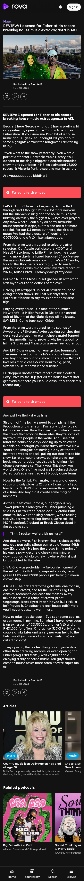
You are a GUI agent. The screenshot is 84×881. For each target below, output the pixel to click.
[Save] (6, 96)
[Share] (23, 96)
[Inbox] (60, 7)
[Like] (15, 96)
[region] (42, 744)
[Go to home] (15, 7)
